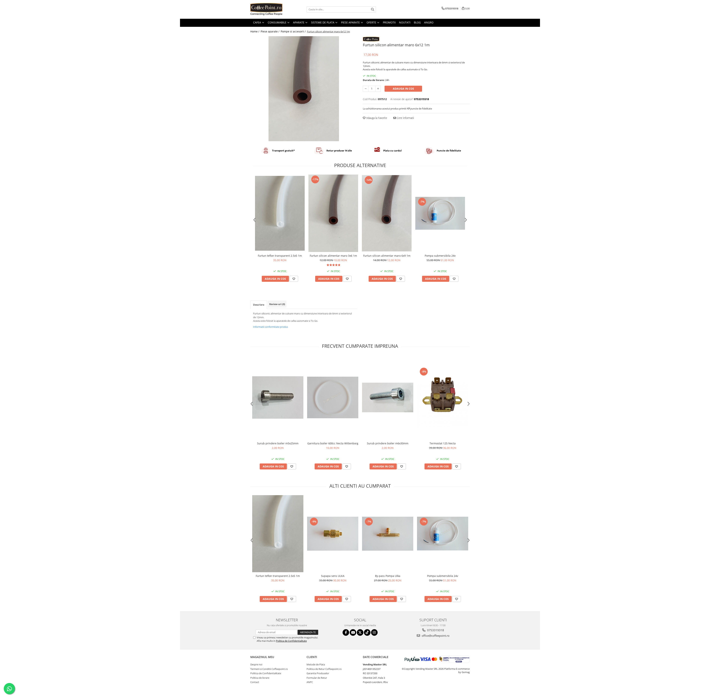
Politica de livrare (259, 677)
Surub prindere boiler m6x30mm (387, 443)
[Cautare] (372, 9)
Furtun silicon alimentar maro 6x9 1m (386, 255)
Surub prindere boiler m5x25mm (277, 443)
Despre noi (256, 664)
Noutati (404, 22)
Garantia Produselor (318, 673)
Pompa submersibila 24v (440, 255)
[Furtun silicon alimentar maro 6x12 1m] (303, 88)
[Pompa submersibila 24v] (440, 213)
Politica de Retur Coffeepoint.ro (324, 669)
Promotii (389, 22)
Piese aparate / (270, 31)
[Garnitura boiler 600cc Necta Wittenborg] (332, 397)
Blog (417, 22)
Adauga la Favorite (376, 118)
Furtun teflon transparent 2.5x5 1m (280, 255)
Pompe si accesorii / (293, 31)
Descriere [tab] (258, 304)
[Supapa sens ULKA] (332, 534)
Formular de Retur (317, 677)
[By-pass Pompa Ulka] (387, 534)
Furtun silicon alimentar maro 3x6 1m (333, 255)
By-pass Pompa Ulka (387, 576)
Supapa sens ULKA (332, 576)
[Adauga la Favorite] (294, 279)
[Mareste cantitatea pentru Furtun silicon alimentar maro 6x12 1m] (378, 89)
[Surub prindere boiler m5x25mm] (277, 397)
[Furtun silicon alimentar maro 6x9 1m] (387, 213)
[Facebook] (346, 632)
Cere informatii (405, 118)
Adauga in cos (403, 88)
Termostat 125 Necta (443, 443)
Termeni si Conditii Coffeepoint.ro (269, 669)
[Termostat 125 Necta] (442, 397)
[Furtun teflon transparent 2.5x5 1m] (280, 213)
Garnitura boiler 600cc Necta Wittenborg (332, 443)
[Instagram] (374, 632)
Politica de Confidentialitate (291, 641)
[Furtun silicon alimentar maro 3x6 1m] (333, 213)
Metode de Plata (316, 664)
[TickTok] (367, 632)
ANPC (310, 682)
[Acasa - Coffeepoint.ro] (269, 9)
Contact (254, 682)
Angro (429, 22)
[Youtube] (353, 632)
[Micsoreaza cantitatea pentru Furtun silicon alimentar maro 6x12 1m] (365, 89)
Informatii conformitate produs (270, 326)
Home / (255, 31)
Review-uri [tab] (277, 304)
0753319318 (435, 630)
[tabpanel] (303, 88)
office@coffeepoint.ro (435, 635)
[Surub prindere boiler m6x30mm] (387, 397)
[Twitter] (360, 632)
